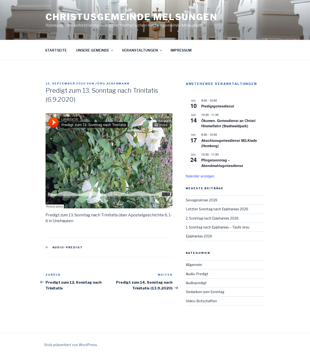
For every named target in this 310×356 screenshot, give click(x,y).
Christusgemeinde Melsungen (131, 17)
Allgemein (194, 265)
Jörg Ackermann (112, 83)
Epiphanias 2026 (199, 236)
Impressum (181, 50)
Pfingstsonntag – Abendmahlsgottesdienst (222, 163)
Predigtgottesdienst (217, 106)
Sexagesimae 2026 (201, 200)
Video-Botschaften (201, 301)
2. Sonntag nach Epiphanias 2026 (212, 218)
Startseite (56, 50)
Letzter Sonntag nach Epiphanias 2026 (217, 209)
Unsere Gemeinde (92, 50)
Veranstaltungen (140, 50)
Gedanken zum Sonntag (205, 292)
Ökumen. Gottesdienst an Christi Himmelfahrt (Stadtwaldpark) (228, 123)
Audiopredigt (196, 283)
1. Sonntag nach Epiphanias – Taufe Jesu (217, 227)
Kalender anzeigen (200, 176)
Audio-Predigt (67, 247)
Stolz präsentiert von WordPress (70, 345)
